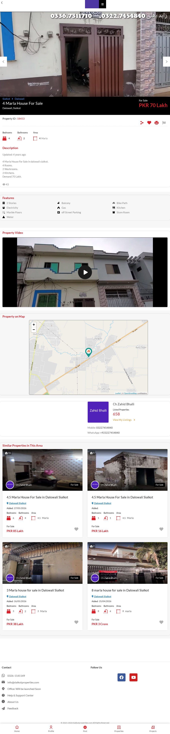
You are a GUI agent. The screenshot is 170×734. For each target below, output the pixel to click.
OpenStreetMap (130, 393)
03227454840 (104, 427)
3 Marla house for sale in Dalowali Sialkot (35, 590)
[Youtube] (133, 677)
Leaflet (118, 393)
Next (166, 62)
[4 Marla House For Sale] (88, 352)
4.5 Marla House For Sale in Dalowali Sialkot (37, 497)
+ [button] (34, 325)
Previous (3, 62)
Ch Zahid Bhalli (123, 404)
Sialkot (6, 98)
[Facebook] (122, 677)
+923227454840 (110, 432)
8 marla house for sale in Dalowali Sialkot (120, 590)
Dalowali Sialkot (17, 503)
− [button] (34, 330)
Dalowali (19, 98)
